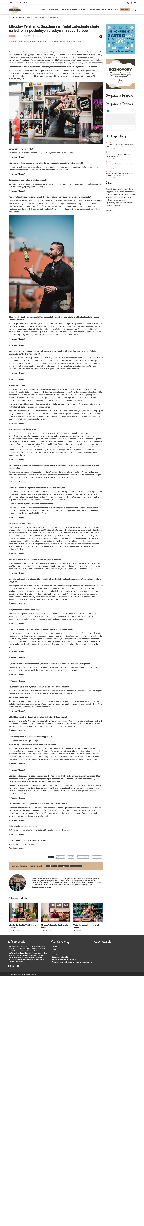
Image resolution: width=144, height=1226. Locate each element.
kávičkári (71, 857)
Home (13, 18)
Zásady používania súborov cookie (64, 959)
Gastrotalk (112, 9)
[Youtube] (135, 3)
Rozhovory (82, 9)
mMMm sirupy (14, 840)
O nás (11, 2)
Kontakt (26, 2)
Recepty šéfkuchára (97, 9)
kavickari (20, 36)
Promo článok (22, 919)
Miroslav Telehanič (83, 857)
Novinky (21, 18)
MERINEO (39, 974)
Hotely (74, 9)
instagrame (44, 840)
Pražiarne (124, 9)
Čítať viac (109, 211)
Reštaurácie (66, 9)
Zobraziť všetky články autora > (42, 887)
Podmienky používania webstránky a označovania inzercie (72, 962)
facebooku (33, 840)
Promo (13, 919)
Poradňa (18, 2)
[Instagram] (131, 3)
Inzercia (55, 954)
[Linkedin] (63, 866)
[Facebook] (128, 3)
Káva (42, 9)
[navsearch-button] (135, 10)
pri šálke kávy (60, 857)
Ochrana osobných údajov (60, 957)
